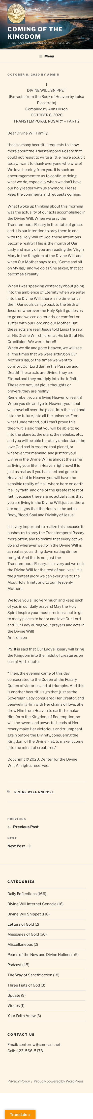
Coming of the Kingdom (35, 33)
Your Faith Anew (21, 1016)
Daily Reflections (22, 894)
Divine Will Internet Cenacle (32, 904)
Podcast (14, 965)
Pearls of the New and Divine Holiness (40, 954)
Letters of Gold (20, 924)
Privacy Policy (18, 1081)
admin (53, 74)
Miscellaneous (20, 944)
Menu (49, 56)
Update (13, 995)
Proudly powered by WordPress (59, 1081)
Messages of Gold (23, 934)
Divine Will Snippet (34, 792)
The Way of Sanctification (29, 975)
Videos (13, 1005)
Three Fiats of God (23, 985)
